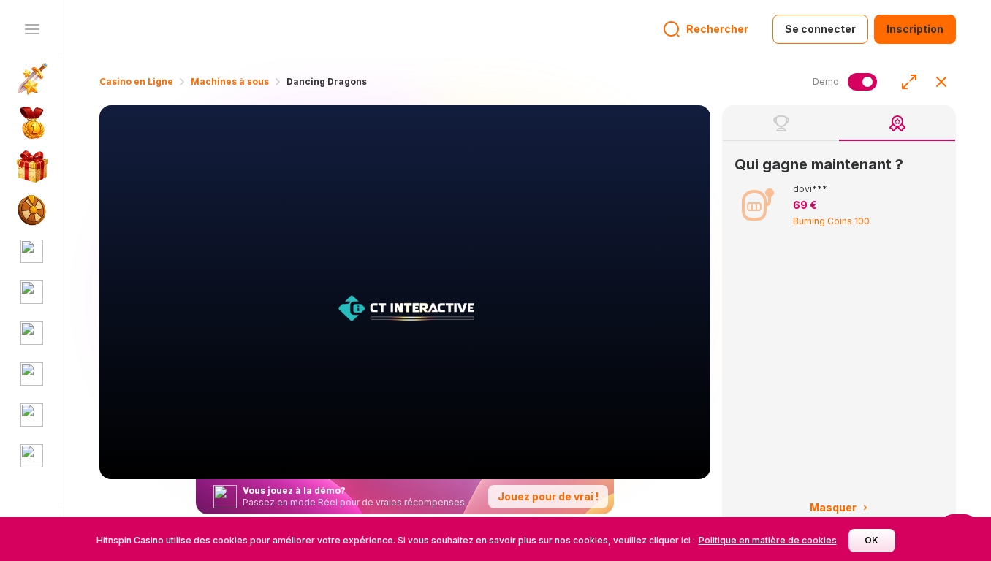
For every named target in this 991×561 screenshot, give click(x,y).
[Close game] (941, 81)
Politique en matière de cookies (768, 540)
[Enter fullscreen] (909, 81)
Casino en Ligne (136, 81)
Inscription (914, 29)
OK (871, 540)
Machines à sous (230, 81)
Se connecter (820, 29)
